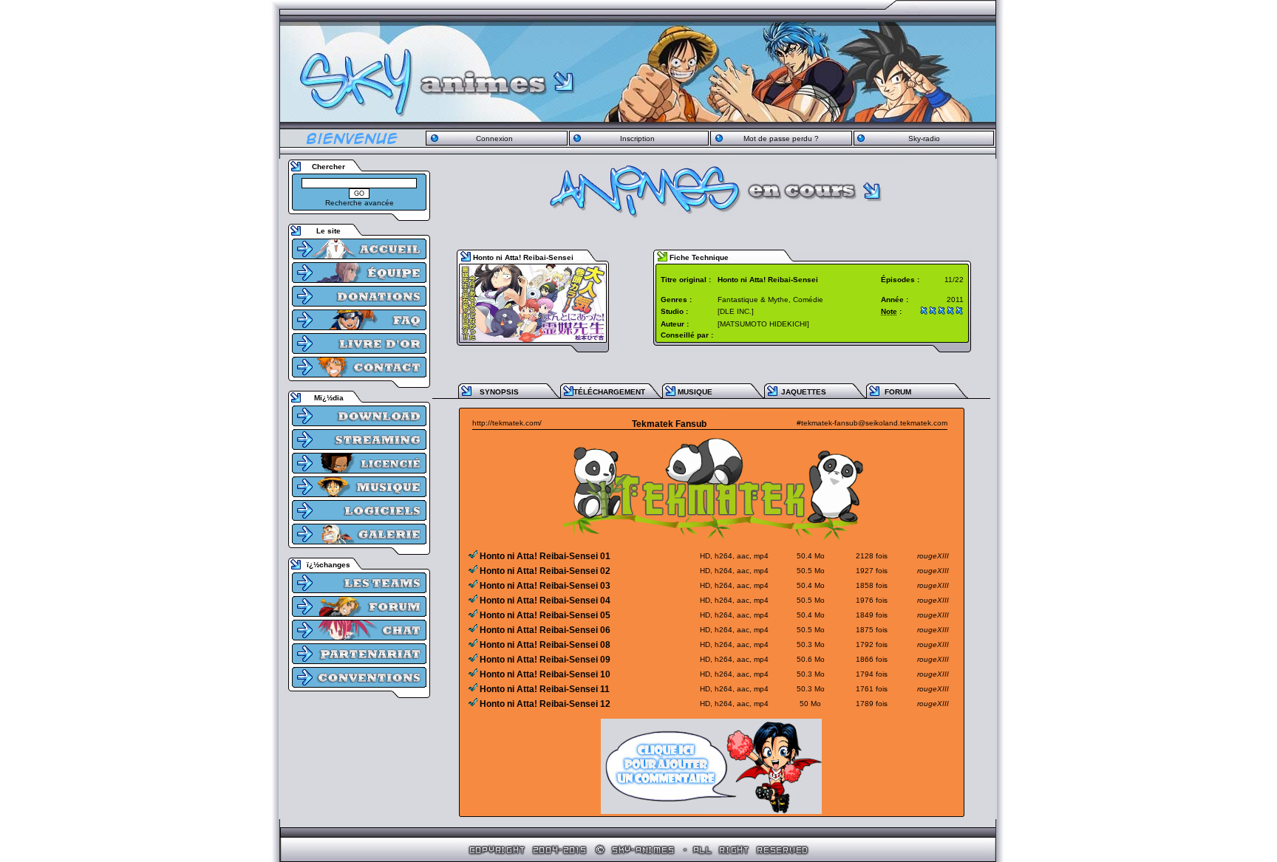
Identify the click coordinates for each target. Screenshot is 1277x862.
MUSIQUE (695, 392)
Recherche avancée (359, 203)
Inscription (637, 138)
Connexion (494, 138)
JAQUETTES (803, 392)
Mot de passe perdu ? (781, 138)
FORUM (898, 392)
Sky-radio (924, 138)
